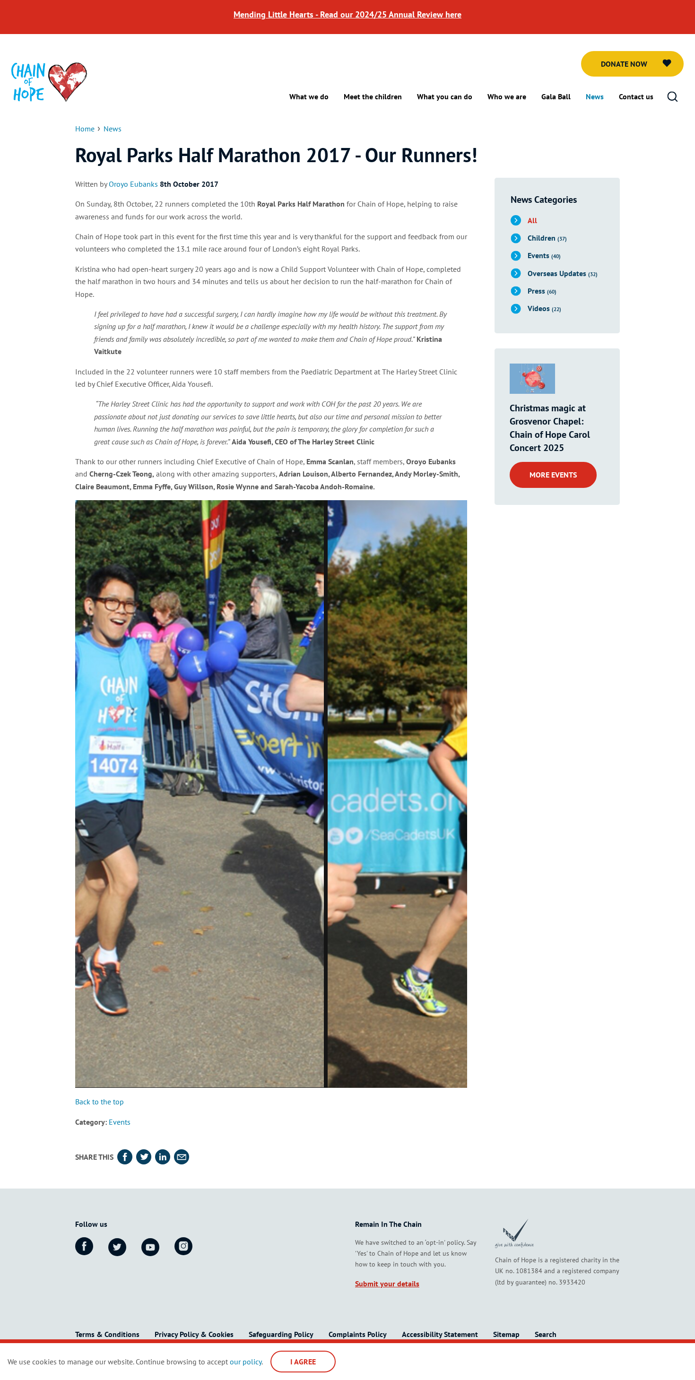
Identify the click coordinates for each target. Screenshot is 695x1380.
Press (542, 290)
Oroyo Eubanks (133, 184)
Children (547, 238)
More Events (553, 474)
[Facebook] (84, 1247)
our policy (245, 1361)
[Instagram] (183, 1247)
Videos (544, 308)
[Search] (672, 97)
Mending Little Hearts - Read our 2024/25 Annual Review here (347, 14)
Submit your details (387, 1284)
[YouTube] (150, 1248)
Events (119, 1123)
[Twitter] (117, 1248)
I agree (303, 1361)
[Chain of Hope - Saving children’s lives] (49, 81)
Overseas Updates (563, 273)
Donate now (624, 64)
